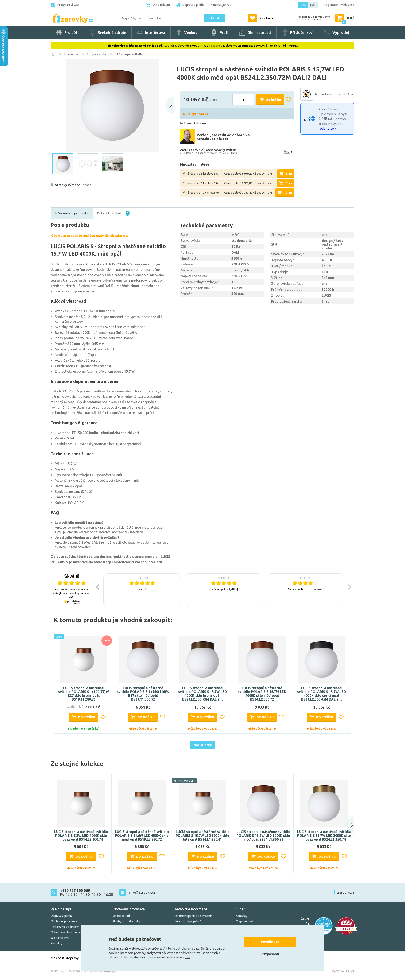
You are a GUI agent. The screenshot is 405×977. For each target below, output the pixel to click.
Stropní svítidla (96, 54)
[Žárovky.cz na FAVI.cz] (346, 926)
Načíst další (203, 745)
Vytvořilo (343, 971)
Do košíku (273, 99)
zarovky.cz (345, 892)
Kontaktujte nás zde (212, 138)
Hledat (214, 18)
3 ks (289, 173)
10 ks (288, 192)
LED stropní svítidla (129, 54)
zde (187, 957)
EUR (313, 5)
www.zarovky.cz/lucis (221, 150)
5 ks (289, 183)
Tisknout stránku (195, 123)
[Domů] (54, 54)
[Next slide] (169, 105)
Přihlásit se (347, 5)
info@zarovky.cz (68, 5)
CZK (303, 5)
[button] (346, 825)
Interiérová (71, 54)
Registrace (331, 5)
